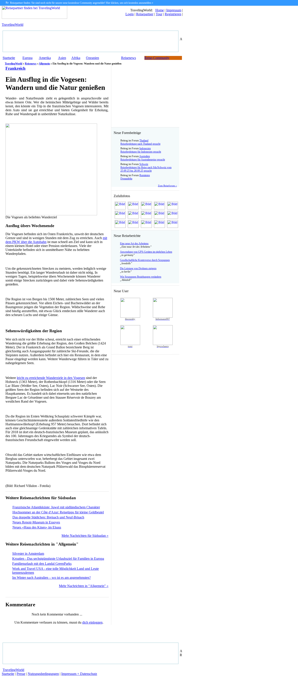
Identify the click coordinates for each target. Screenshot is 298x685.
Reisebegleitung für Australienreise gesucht (142, 159)
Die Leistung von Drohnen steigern (138, 268)
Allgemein (44, 63)
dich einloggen (92, 622)
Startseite (9, 58)
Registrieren (173, 14)
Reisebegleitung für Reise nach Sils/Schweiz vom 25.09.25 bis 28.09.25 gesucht (145, 169)
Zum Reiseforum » (167, 185)
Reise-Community (157, 58)
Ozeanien (92, 58)
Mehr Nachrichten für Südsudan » (85, 535)
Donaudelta (126, 178)
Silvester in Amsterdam (28, 553)
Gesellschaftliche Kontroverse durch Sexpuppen (145, 260)
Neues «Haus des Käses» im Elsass (36, 527)
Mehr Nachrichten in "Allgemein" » (83, 586)
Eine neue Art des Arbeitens (134, 243)
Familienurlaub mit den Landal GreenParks (42, 563)
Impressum (173, 10)
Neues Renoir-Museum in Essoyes (36, 522)
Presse (21, 674)
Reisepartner (144, 14)
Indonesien (145, 148)
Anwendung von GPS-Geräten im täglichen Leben (146, 251)
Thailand (143, 140)
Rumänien (144, 175)
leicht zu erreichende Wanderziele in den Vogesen (51, 378)
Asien (62, 58)
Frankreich (15, 68)
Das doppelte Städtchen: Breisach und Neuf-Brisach (48, 517)
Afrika (75, 58)
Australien (144, 156)
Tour (159, 14)
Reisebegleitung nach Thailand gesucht (140, 143)
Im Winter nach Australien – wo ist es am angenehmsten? (51, 577)
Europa (27, 58)
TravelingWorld (12, 24)
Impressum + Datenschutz (79, 674)
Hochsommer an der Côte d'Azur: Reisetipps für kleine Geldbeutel (58, 512)
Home (159, 10)
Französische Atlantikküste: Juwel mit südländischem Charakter (56, 507)
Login (129, 14)
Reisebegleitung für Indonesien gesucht (140, 151)
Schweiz (143, 164)
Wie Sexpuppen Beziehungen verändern (140, 276)
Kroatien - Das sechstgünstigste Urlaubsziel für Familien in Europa (58, 558)
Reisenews (128, 58)
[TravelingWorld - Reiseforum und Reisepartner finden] (34, 17)
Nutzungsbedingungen (43, 674)
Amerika (45, 58)
